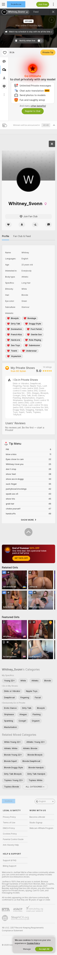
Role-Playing (35, 340)
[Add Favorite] (5, 52)
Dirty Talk (15, 323)
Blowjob (15, 318)
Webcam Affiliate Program (41, 828)
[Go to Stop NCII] (20, 918)
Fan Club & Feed (22, 236)
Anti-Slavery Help (11, 845)
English (42, 801)
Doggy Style (35, 323)
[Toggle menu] (3, 4)
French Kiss (16, 334)
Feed (35, 11)
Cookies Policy (10, 834)
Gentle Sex (36, 334)
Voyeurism (16, 356)
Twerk (14, 351)
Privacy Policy (9, 817)
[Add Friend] (35, 224)
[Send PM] (48, 224)
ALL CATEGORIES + (35, 786)
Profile (5, 236)
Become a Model (37, 817)
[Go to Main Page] (17, 4)
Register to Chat (32, 111)
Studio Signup (35, 823)
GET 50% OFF (21, 558)
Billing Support (9, 866)
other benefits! (38, 106)
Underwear (31, 351)
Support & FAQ (9, 860)
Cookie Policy (33, 943)
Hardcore (15, 340)
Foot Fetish (36, 329)
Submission (34, 345)
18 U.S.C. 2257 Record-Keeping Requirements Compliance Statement (23, 929)
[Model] (52, 144)
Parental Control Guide (13, 839)
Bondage (32, 318)
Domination (16, 329)
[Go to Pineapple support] (5, 918)
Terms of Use (9, 823)
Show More (27, 519)
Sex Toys (15, 345)
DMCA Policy (9, 828)
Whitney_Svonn (12, 669)
